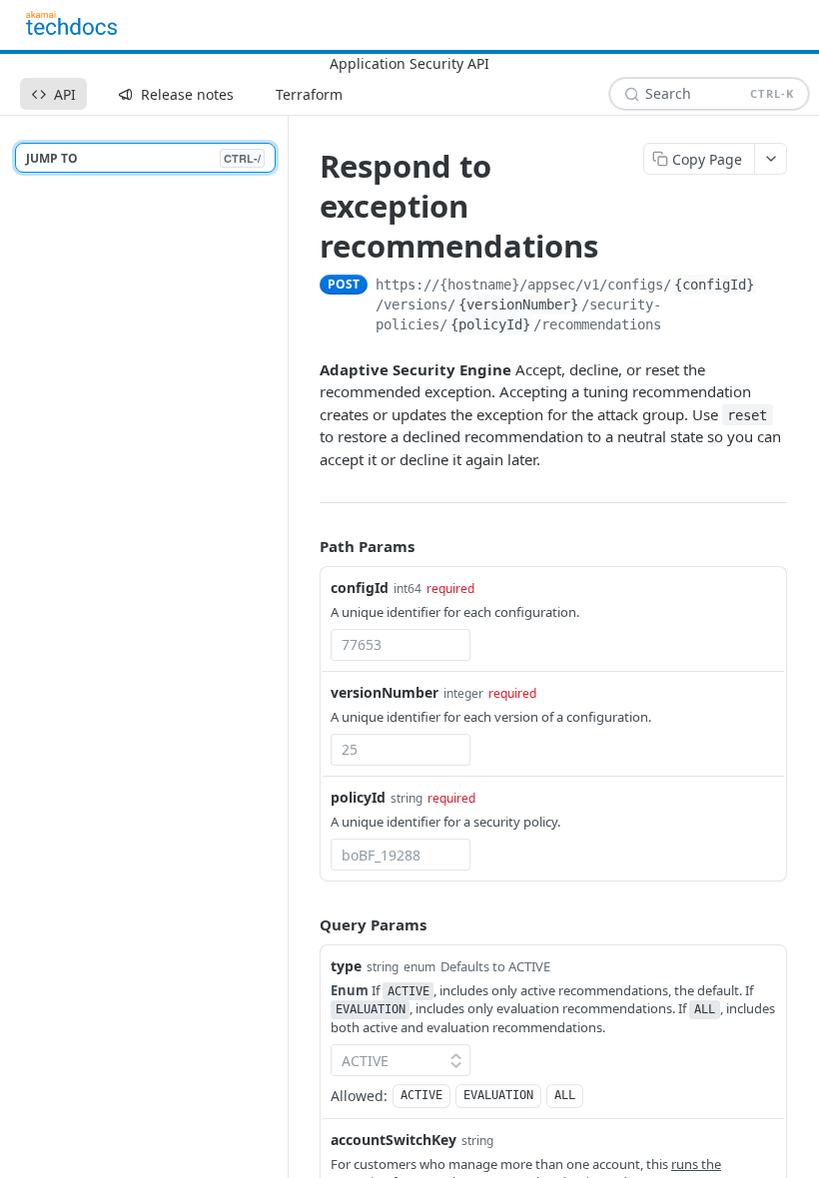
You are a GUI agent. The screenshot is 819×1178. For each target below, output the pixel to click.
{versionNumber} (518, 304)
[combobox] (400, 645)
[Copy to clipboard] (779, 286)
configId (360, 587)
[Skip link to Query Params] (306, 924)
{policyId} (490, 324)
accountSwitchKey (393, 1139)
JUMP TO (143, 158)
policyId (358, 797)
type (346, 965)
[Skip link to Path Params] (306, 546)
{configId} (714, 285)
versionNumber (384, 692)
